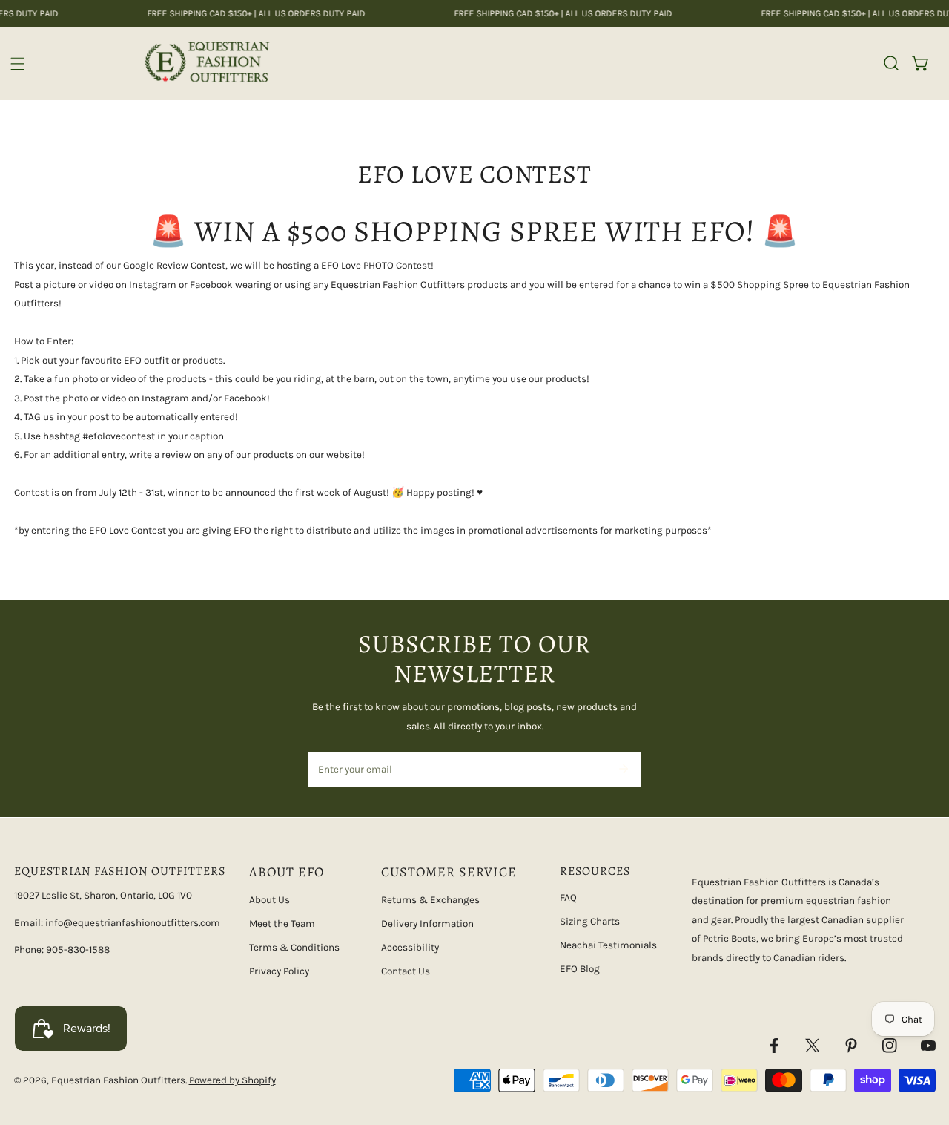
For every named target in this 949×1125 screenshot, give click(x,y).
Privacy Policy (279, 971)
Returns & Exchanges (430, 899)
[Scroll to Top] (923, 1047)
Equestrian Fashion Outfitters (118, 1080)
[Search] (891, 63)
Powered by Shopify (232, 1080)
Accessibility (410, 947)
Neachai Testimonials (608, 945)
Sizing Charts (590, 921)
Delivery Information (427, 923)
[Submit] (623, 769)
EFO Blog (580, 968)
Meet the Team (282, 923)
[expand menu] (18, 64)
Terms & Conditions (294, 947)
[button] (921, 63)
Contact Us (405, 971)
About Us (269, 899)
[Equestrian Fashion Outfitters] (206, 63)
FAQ (568, 897)
